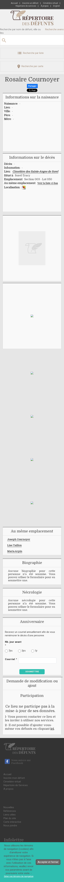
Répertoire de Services (15, 785)
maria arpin (14, 551)
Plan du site (9, 818)
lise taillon (14, 545)
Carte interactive (12, 821)
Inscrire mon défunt (14, 777)
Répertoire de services (26, 6)
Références (9, 811)
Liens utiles (9, 814)
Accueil (14, 3)
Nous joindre (10, 825)
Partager (32, 86)
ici (52, 728)
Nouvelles (8, 807)
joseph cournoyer (18, 539)
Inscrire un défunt (30, 3)
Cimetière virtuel (50, 3)
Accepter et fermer (48, 862)
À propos (45, 6)
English (56, 6)
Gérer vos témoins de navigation (18, 876)
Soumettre (32, 671)
